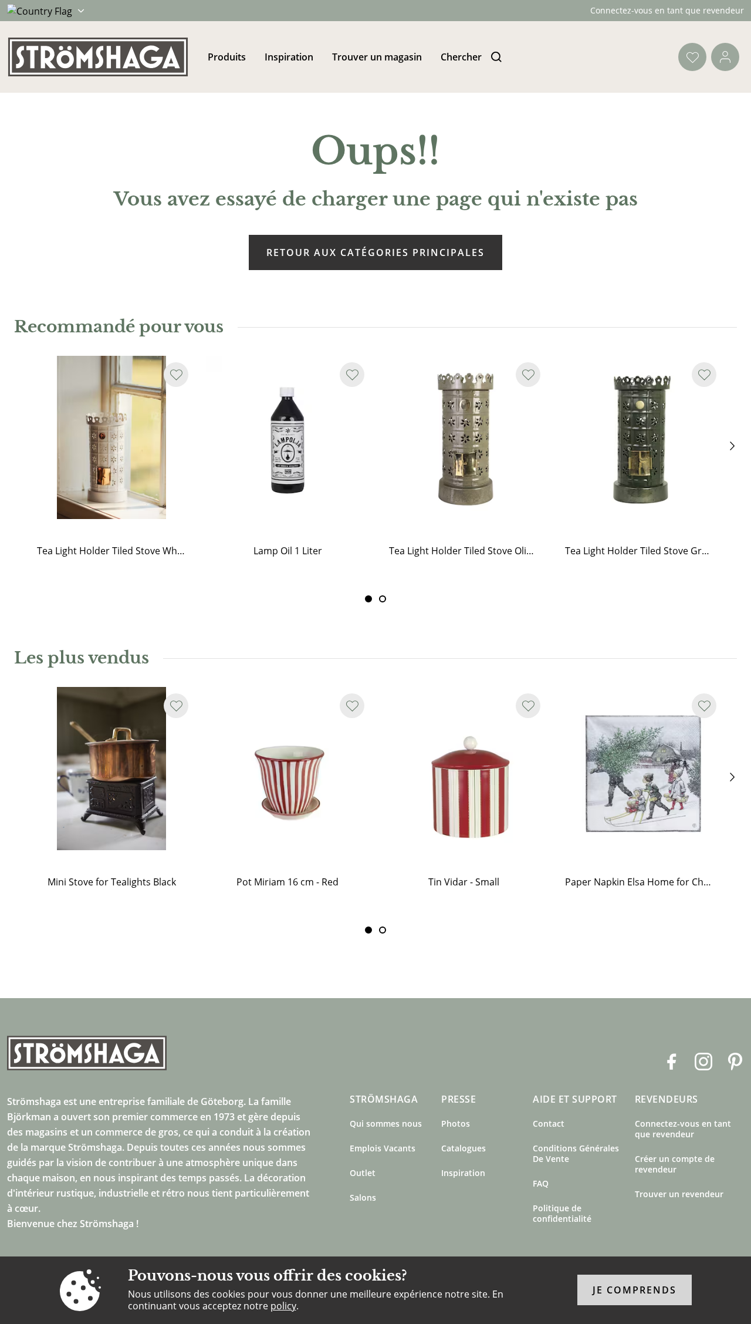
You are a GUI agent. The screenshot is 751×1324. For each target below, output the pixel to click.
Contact (548, 1123)
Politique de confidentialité (562, 1213)
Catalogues (463, 1148)
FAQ (541, 1183)
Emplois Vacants (382, 1148)
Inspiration (289, 56)
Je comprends (634, 1290)
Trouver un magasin (377, 56)
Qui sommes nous (386, 1123)
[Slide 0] (368, 599)
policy (283, 1305)
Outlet (363, 1172)
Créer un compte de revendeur (675, 1164)
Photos (455, 1123)
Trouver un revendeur (679, 1194)
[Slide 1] (383, 599)
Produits (227, 56)
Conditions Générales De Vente (576, 1153)
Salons (363, 1197)
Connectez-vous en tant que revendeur (667, 10)
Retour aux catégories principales (375, 252)
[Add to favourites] (176, 374)
